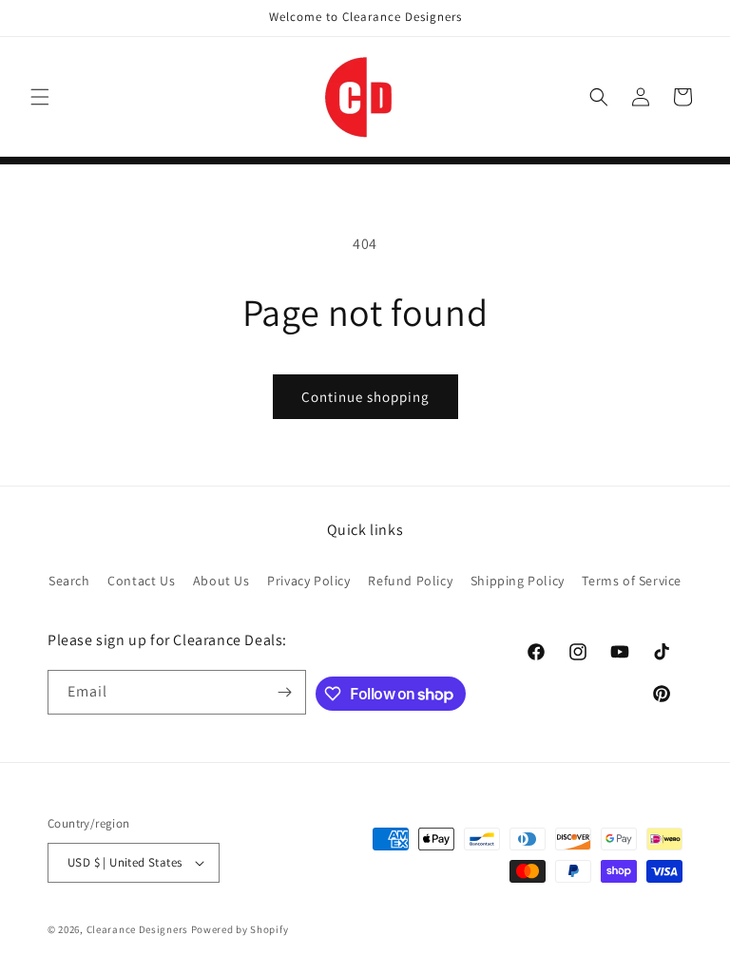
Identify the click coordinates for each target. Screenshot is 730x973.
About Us (221, 580)
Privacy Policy (308, 580)
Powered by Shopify (240, 929)
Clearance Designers (137, 929)
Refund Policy (410, 580)
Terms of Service (632, 580)
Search (69, 580)
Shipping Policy (518, 580)
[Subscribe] (284, 692)
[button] (40, 97)
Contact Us (141, 580)
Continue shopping (365, 397)
